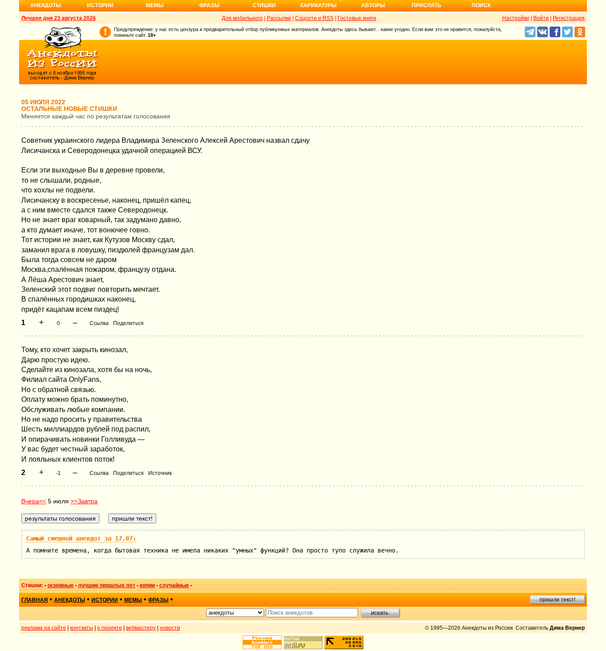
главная (34, 600)
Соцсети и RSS (314, 18)
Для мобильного (242, 18)
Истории (100, 5)
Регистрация (569, 18)
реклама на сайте (43, 628)
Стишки (264, 5)
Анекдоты (45, 5)
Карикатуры (318, 5)
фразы (158, 600)
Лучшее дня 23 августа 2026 (58, 18)
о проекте (109, 628)
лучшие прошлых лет (106, 585)
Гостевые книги (357, 18)
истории (104, 600)
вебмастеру (141, 628)
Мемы (155, 5)
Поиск (481, 5)
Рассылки (279, 18)
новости (170, 628)
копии (147, 585)
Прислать (426, 5)
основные (60, 585)
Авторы (373, 5)
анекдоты (69, 600)
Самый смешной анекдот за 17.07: (81, 538)
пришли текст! (557, 599)
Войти (541, 18)
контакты (81, 628)
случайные (174, 585)
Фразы (209, 5)
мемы (133, 600)
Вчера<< (33, 501)
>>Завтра (84, 501)
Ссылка (99, 323)
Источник (160, 473)
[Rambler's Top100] (262, 642)
